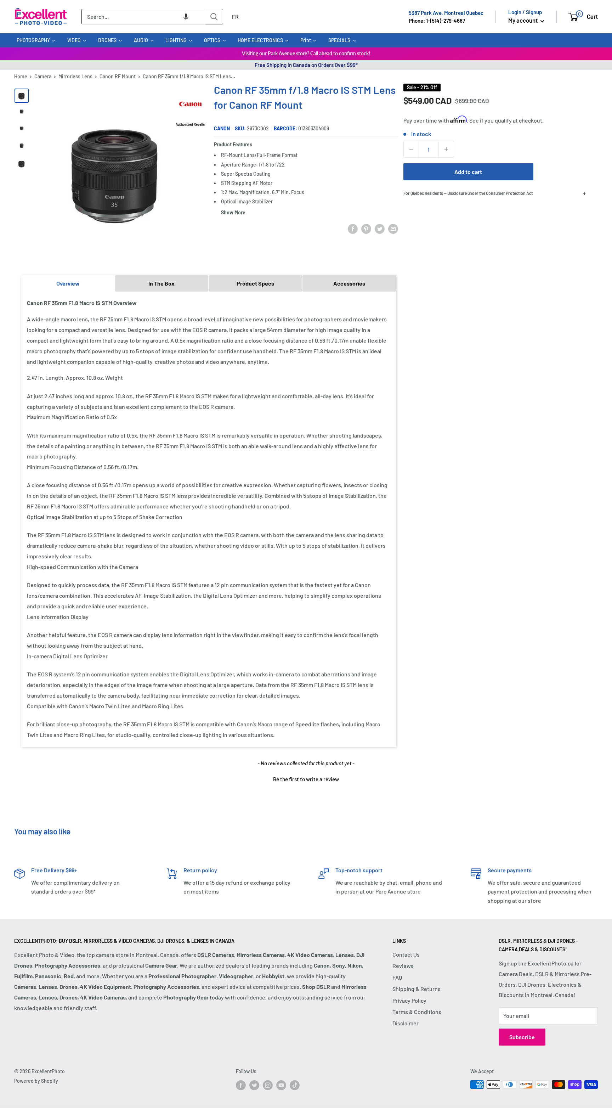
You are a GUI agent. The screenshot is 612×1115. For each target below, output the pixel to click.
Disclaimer (405, 1023)
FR (235, 16)
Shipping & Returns (416, 988)
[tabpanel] (208, 519)
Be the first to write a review (306, 779)
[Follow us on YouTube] (281, 1085)
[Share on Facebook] (353, 228)
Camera (42, 76)
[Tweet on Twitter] (380, 228)
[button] (186, 16)
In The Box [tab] (161, 283)
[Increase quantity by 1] (446, 149)
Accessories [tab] (349, 283)
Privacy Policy (409, 1000)
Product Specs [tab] (255, 283)
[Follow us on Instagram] (268, 1085)
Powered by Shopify (36, 1081)
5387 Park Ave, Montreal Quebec (446, 13)
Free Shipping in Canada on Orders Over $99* (306, 65)
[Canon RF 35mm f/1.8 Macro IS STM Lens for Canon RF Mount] (22, 96)
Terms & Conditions (416, 1011)
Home (20, 76)
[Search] (214, 16)
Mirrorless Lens (75, 76)
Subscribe (522, 1037)
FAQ (397, 977)
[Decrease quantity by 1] (411, 149)
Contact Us (406, 954)
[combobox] (143, 16)
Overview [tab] (68, 283)
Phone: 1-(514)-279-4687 (437, 20)
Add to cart (468, 171)
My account (523, 20)
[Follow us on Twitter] (254, 1085)
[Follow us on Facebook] (241, 1085)
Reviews (402, 965)
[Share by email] (393, 228)
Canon (222, 128)
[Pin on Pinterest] (366, 228)
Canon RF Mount (118, 76)
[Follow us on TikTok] (295, 1085)
